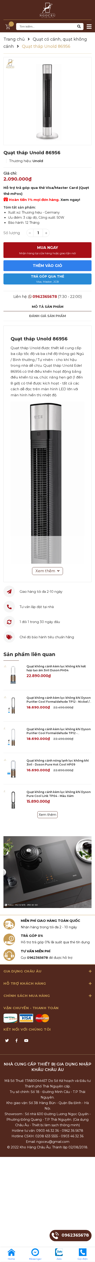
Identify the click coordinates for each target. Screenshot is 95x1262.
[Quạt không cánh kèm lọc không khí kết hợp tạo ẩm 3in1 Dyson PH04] (13, 674)
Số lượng (11, 233)
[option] (47, 101)
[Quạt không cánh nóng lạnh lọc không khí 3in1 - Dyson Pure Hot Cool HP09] (13, 768)
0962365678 (45, 296)
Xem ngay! (70, 199)
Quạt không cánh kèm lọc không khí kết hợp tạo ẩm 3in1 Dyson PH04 (56, 668)
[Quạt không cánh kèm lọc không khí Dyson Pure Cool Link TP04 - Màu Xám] (13, 800)
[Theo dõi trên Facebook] (16, 1040)
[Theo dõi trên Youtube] (26, 1040)
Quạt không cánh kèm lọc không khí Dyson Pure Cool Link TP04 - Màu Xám (59, 794)
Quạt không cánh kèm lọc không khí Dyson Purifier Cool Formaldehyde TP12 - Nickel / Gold (59, 701)
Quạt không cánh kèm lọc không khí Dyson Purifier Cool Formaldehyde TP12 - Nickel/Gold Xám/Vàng (59, 733)
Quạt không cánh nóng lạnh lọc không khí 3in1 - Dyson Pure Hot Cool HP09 (58, 762)
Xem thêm (47, 815)
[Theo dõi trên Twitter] (6, 1040)
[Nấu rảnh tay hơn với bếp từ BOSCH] (47, 872)
